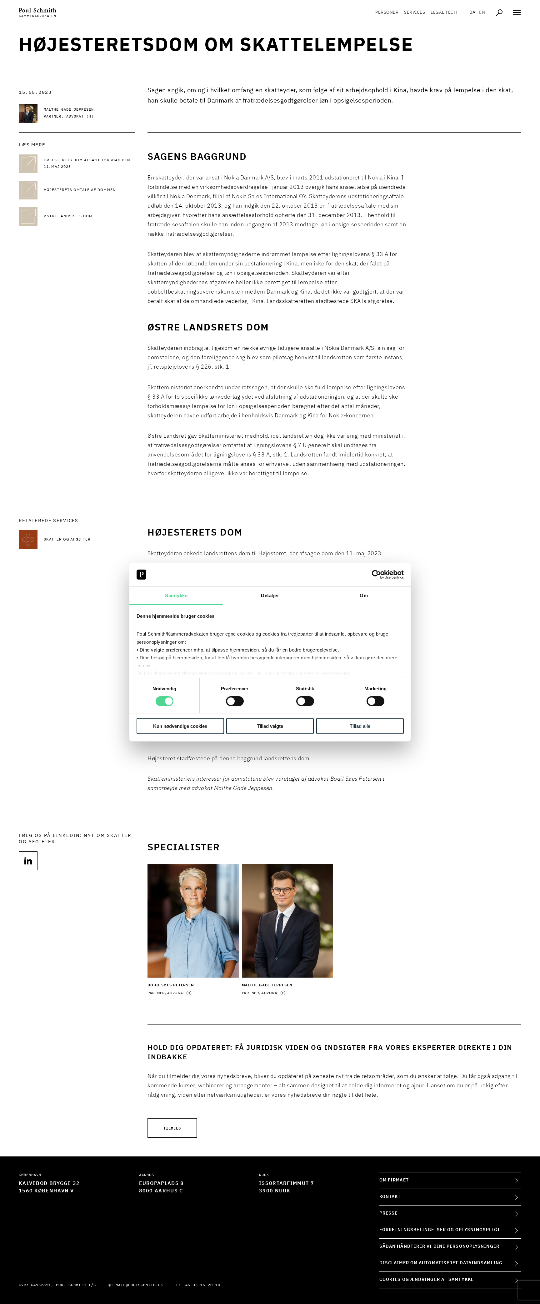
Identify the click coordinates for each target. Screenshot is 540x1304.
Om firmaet (394, 1180)
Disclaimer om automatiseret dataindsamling (440, 1263)
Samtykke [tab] (176, 595)
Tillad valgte (270, 726)
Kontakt (390, 1197)
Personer (386, 12)
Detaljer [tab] (270, 595)
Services (414, 12)
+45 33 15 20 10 (201, 1285)
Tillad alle (360, 726)
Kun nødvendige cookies (180, 726)
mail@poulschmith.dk (139, 1285)
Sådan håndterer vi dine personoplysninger (439, 1246)
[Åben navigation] (516, 12)
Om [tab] (364, 595)
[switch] (235, 701)
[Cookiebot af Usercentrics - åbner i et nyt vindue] (376, 574)
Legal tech (444, 12)
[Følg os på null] (28, 860)
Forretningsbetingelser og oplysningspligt (439, 1230)
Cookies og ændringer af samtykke (426, 1279)
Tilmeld (172, 1128)
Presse (388, 1213)
